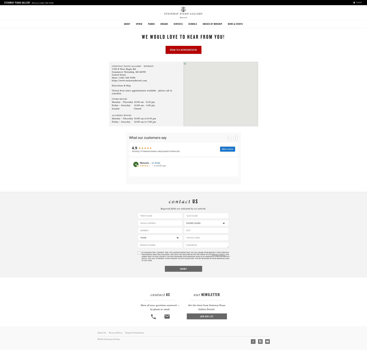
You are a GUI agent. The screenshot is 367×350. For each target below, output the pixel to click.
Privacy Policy (115, 332)
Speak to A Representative (183, 49)
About (127, 23)
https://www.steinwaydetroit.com (129, 80)
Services (178, 23)
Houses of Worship (212, 23)
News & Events (235, 23)
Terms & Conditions (134, 332)
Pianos (151, 23)
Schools (193, 23)
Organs (164, 23)
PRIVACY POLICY (218, 255)
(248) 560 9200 (46, 3)
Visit (359, 2)
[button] (154, 318)
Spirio (139, 23)
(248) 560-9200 (127, 77)
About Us (101, 332)
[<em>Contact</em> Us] (167, 318)
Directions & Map (121, 85)
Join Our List (207, 316)
